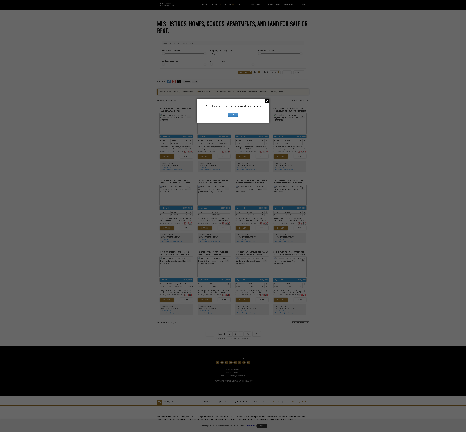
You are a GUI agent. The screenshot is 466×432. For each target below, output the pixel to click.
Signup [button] (187, 81)
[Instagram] (226, 362)
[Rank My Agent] (239, 362)
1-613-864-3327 (166, 167)
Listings (214, 5)
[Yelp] (244, 362)
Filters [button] (297, 72)
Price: (171, 50)
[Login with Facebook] (169, 83)
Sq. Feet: (219, 61)
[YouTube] (231, 362)
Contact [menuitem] (303, 5)
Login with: (161, 81)
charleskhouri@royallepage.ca (171, 170)
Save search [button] (244, 72)
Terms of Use (250, 426)
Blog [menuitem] (278, 5)
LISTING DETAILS (167, 156)
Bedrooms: (266, 50)
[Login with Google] (174, 83)
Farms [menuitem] (270, 5)
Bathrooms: (170, 61)
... (240, 334)
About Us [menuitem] (288, 5)
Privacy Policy (277, 402)
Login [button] (195, 81)
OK (261, 426)
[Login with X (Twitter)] (179, 83)
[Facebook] (217, 362)
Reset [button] (286, 72)
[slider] (163, 53)
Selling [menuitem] (241, 5)
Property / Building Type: (221, 50)
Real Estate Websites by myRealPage (296, 402)
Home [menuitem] (204, 5)
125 (247, 334)
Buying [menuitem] (228, 5)
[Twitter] (222, 362)
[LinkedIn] (235, 362)
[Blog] (248, 362)
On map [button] (274, 72)
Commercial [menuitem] (257, 5)
